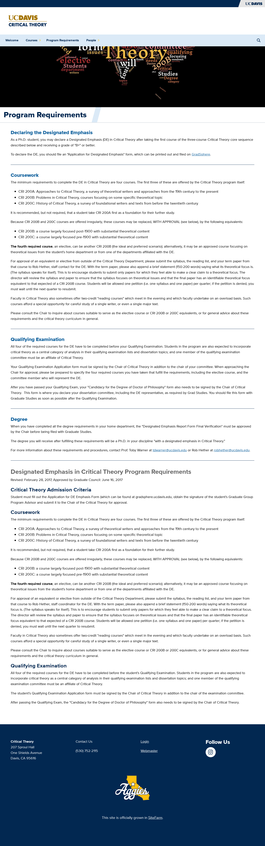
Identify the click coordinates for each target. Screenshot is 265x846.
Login (145, 741)
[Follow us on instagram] (211, 752)
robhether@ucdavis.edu (231, 450)
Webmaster (149, 750)
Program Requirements (62, 40)
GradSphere (201, 154)
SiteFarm (155, 817)
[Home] (26, 20)
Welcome (11, 40)
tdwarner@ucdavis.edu (170, 450)
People (91, 40)
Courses (31, 40)
